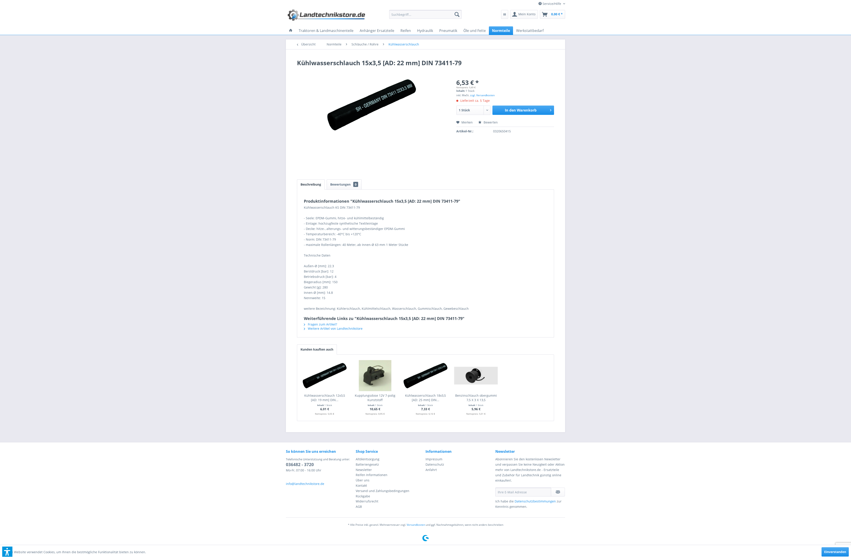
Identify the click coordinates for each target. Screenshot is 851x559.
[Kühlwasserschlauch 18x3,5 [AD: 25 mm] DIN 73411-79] (425, 375)
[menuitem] (550, 3)
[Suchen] (457, 14)
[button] (7, 552)
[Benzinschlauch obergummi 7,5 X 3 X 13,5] (476, 375)
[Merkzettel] (504, 14)
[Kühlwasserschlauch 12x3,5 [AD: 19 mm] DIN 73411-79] (325, 375)
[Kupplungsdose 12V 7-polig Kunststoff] (375, 375)
